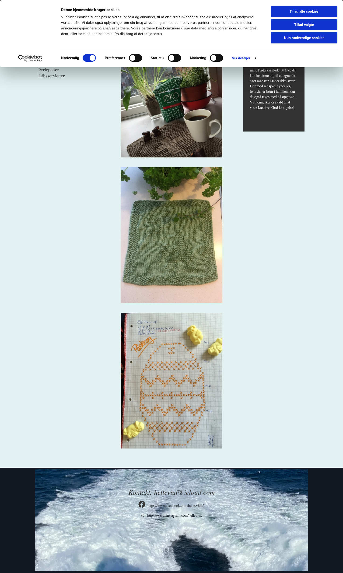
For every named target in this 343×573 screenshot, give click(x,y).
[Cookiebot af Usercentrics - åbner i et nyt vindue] (30, 58)
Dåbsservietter (51, 76)
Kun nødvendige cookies (304, 38)
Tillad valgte (304, 25)
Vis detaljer (241, 58)
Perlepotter (48, 69)
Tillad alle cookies (304, 11)
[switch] (135, 58)
